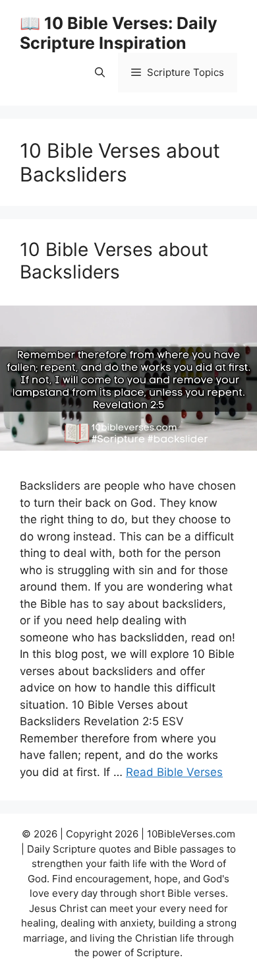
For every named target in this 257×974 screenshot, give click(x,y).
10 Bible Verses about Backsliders (114, 260)
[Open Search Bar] (100, 72)
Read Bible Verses (174, 772)
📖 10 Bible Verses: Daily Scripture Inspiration (118, 33)
